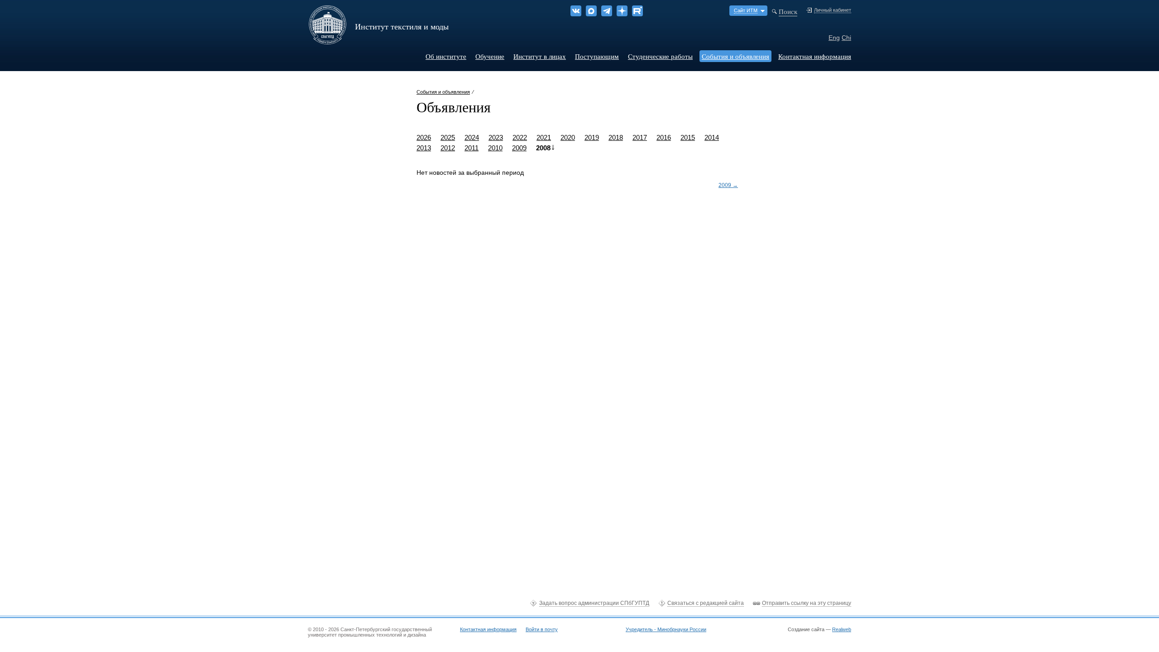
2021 (543, 137)
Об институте (446, 56)
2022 (519, 137)
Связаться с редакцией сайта (705, 603)
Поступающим (597, 56)
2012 (448, 148)
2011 (472, 148)
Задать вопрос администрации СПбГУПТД (594, 603)
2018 (615, 137)
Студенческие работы (660, 56)
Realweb (841, 629)
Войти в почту (542, 629)
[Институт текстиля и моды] (327, 41)
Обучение (489, 56)
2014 (711, 137)
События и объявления (735, 56)
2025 (448, 137)
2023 (496, 137)
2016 (663, 137)
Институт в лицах (539, 56)
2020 (567, 137)
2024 (472, 137)
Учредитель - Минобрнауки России (666, 629)
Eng (834, 37)
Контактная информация (814, 56)
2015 (687, 137)
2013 (424, 148)
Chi (846, 37)
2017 (639, 137)
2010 (495, 148)
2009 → (728, 185)
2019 (591, 137)
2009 (519, 148)
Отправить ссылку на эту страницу (806, 603)
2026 (424, 137)
